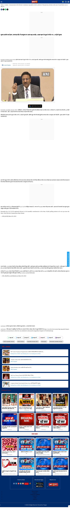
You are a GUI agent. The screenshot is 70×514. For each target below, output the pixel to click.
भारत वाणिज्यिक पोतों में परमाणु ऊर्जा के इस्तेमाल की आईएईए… (42, 452)
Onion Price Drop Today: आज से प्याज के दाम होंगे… (8, 452)
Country (6, 4)
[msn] (30, 484)
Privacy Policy (35, 491)
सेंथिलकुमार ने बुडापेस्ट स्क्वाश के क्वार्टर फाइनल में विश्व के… (60, 452)
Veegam (45, 505)
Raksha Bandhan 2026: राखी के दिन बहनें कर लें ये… (21, 367)
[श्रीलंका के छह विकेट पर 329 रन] (26, 444)
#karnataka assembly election (56, 341)
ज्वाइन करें (11, 337)
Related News (6, 390)
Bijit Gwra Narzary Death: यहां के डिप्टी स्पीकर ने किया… (22, 375)
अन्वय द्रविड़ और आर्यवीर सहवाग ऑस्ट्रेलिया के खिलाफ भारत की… (25, 472)
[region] (41, 21)
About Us (35, 499)
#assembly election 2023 (32, 341)
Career (35, 497)
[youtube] (18, 484)
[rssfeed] (23, 484)
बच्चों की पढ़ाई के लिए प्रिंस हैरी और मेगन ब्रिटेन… (60, 472)
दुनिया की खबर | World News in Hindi (43, 454)
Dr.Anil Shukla (7, 65)
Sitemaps (26, 483)
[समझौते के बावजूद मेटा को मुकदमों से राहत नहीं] (9, 464)
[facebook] (14, 484)
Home (2, 4)
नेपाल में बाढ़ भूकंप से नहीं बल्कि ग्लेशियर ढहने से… (42, 472)
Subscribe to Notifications (68, 258)
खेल (26, 453)
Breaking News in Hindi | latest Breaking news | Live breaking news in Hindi (25, 353)
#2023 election (21, 341)
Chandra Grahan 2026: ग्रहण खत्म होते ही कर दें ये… (21, 359)
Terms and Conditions (35, 494)
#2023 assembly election (8, 341)
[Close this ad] (69, 506)
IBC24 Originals (14, 361)
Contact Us (35, 496)
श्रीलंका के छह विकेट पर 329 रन (26, 451)
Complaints (34, 492)
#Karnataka (44, 341)
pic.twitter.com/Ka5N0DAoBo (27, 273)
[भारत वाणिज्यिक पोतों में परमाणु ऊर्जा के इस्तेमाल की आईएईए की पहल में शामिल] (43, 444)
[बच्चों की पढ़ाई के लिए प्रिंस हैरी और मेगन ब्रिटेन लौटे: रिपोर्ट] (60, 464)
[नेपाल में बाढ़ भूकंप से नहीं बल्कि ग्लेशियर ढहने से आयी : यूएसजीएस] (43, 464)
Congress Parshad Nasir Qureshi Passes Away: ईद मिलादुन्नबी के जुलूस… (26, 383)
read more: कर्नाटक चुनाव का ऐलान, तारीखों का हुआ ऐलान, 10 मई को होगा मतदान (18, 326)
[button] (1, 2)
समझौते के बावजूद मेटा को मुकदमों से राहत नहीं (9, 472)
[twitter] (16, 484)
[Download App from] (39, 484)
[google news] (21, 484)
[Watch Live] (53, 486)
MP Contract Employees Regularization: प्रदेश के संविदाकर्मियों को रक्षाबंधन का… (27, 351)
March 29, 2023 (12, 216)
